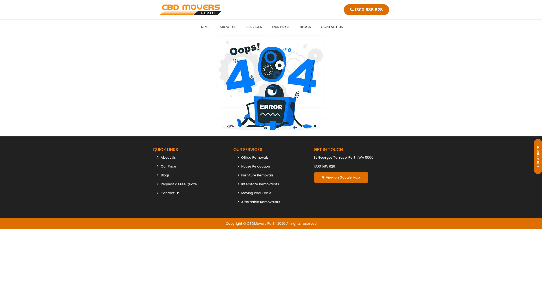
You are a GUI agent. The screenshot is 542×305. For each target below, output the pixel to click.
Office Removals (254, 157)
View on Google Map (342, 177)
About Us (228, 26)
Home (204, 26)
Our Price (281, 26)
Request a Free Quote (179, 184)
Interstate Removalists (260, 184)
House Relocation (255, 166)
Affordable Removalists (260, 202)
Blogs (305, 26)
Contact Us (332, 26)
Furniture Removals (257, 175)
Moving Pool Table (256, 193)
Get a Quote (537, 156)
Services (254, 26)
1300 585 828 (368, 10)
